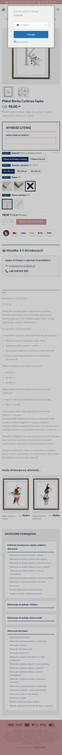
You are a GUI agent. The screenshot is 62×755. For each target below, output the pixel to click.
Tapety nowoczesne (15, 739)
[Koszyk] (3, 9)
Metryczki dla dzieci (17, 631)
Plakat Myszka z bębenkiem (39, 517)
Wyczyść (56, 152)
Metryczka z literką (18, 645)
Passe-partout (19, 195)
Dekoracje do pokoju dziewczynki (24, 618)
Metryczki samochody (19, 653)
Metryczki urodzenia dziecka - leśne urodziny (29, 664)
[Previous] (7, 56)
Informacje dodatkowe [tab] (14, 298)
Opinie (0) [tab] (6, 304)
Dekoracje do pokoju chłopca (22, 604)
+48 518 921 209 (18, 271)
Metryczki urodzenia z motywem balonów (28, 690)
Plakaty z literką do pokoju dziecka (25, 702)
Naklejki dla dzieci (47, 733)
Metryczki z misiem (18, 698)
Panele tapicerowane (19, 741)
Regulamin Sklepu (31, 743)
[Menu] (58, 9)
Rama (14, 177)
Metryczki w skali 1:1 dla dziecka (24, 694)
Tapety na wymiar (33, 735)
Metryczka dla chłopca (20, 637)
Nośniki (15, 153)
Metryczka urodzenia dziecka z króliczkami (28, 641)
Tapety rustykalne (12, 737)
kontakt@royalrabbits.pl (22, 266)
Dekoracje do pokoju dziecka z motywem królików (32, 578)
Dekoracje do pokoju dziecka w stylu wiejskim (30, 567)
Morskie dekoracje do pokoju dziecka (26, 590)
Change (31, 34)
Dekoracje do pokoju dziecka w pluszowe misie (30, 563)
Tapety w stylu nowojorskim (42, 739)
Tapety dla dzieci (13, 735)
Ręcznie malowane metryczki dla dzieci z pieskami (31, 706)
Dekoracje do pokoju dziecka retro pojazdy (28, 559)
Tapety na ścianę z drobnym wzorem (26, 594)
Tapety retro (50, 735)
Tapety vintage (31, 737)
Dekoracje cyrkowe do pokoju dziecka (26, 555)
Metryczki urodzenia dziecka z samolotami (28, 686)
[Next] (55, 56)
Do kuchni (14, 586)
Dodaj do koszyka (31, 222)
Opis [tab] (4, 293)
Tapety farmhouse (50, 737)
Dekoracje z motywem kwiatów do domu (28, 582)
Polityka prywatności (43, 741)
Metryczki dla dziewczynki (21, 649)
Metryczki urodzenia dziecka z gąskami (26, 668)
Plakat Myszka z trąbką (9, 517)
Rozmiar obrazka (20, 165)
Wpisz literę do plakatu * (18, 135)
